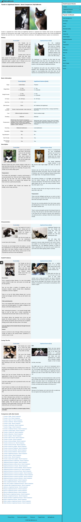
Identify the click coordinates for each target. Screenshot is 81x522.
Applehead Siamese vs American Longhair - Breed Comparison (18, 472)
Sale (18, 40)
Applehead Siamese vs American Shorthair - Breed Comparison (18, 476)
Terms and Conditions (22, 517)
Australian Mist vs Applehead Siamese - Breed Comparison (17, 485)
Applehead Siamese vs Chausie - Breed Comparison (16, 465)
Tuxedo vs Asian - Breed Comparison (12, 457)
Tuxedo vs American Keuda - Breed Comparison (14, 444)
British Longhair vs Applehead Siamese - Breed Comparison (17, 501)
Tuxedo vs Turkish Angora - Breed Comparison (14, 430)
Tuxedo (14, 40)
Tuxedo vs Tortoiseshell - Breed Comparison (14, 425)
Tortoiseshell (66, 44)
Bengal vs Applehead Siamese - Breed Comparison (15, 488)
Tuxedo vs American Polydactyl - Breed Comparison (15, 448)
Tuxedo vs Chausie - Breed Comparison (13, 439)
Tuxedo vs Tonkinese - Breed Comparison (13, 421)
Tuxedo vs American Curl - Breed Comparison (14, 442)
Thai (64, 55)
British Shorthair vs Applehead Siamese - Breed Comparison (17, 503)
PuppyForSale (41, 517)
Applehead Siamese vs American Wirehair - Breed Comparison (18, 478)
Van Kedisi (65, 20)
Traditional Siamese (67, 39)
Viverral (64, 23)
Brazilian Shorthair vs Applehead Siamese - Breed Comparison (18, 497)
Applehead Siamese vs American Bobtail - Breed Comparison (17, 467)
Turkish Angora (66, 36)
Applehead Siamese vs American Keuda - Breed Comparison (17, 471)
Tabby (64, 57)
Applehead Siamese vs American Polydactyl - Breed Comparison (18, 474)
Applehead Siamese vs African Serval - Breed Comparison (17, 464)
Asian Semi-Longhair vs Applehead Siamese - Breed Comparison (18, 483)
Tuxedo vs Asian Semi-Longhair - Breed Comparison (15, 458)
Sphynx (64, 65)
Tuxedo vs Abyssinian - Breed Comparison (13, 434)
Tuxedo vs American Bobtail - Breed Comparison (15, 441)
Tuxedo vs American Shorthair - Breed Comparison (15, 450)
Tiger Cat (65, 52)
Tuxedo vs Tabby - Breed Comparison (12, 416)
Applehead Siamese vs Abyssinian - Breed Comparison (16, 460)
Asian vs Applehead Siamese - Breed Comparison (15, 481)
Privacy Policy (11, 517)
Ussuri (64, 26)
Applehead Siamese (44, 40)
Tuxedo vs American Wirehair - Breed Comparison (15, 451)
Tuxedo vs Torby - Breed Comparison (12, 423)
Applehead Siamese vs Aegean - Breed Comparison (15, 462)
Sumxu (64, 60)
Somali (64, 68)
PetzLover (32, 517)
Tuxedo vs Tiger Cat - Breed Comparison (13, 420)
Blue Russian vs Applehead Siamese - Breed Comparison (17, 494)
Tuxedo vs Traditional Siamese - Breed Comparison (15, 428)
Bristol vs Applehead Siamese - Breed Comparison (15, 499)
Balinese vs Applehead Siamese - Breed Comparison (16, 487)
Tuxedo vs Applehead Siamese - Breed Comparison (15, 453)
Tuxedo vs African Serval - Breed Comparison (14, 437)
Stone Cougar (66, 63)
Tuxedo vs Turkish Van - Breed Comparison (13, 432)
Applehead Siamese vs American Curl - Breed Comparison (17, 469)
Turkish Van (65, 34)
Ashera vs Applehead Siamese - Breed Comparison (15, 480)
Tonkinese (65, 50)
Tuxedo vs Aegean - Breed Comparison (12, 435)
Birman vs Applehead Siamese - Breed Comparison (15, 492)
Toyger (64, 42)
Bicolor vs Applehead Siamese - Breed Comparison (15, 490)
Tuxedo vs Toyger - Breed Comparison (12, 427)
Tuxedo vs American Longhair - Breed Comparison (15, 446)
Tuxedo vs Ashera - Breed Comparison (12, 455)
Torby (64, 47)
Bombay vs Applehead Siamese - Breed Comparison (15, 495)
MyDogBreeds (51, 517)
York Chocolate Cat (67, 18)
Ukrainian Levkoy (67, 28)
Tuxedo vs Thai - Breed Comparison (12, 418)
